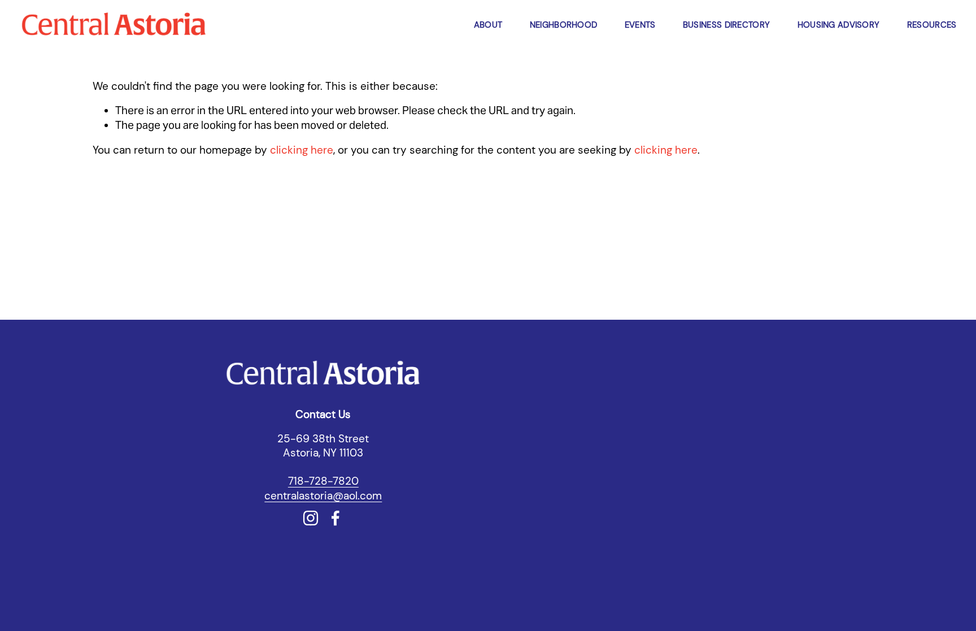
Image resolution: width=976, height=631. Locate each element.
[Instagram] (311, 518)
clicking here (301, 150)
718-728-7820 (323, 481)
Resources (932, 25)
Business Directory (726, 25)
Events (640, 25)
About (488, 25)
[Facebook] (335, 518)
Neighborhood (564, 25)
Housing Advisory (839, 25)
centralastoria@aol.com (323, 496)
